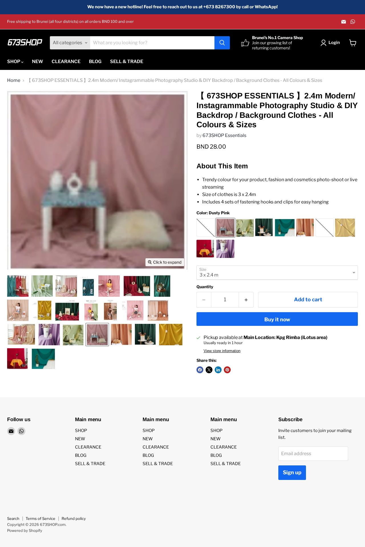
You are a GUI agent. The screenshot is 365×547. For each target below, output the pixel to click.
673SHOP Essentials (224, 135)
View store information (222, 351)
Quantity (204, 286)
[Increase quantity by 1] (246, 300)
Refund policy (74, 518)
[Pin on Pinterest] (227, 369)
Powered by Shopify (24, 530)
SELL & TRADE (126, 61)
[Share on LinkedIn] (218, 369)
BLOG (95, 61)
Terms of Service (40, 518)
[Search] (222, 42)
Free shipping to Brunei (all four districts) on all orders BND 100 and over (70, 21)
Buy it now (277, 319)
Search (13, 518)
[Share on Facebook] (199, 369)
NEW (37, 61)
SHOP (14, 61)
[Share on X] (209, 369)
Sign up (292, 472)
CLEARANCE (66, 61)
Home (13, 80)
